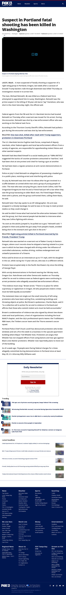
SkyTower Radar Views (23, 494)
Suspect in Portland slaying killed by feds (15, 74)
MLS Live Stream (56, 577)
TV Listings (22, 552)
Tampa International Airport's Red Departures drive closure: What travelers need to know (26, 474)
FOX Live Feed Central (25, 536)
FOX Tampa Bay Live (24, 540)
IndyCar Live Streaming (55, 561)
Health (4, 503)
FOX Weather (22, 511)
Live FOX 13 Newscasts (22, 527)
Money (37, 522)
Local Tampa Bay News (7, 496)
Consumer (5, 501)
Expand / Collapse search (63, 3)
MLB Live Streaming (57, 557)
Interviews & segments (38, 553)
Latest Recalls (39, 526)
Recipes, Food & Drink (6, 537)
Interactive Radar (23, 497)
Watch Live (23, 522)
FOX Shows (55, 530)
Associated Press (6, 33)
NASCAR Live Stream (57, 559)
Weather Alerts (23, 503)
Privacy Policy (35, 390)
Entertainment (57, 522)
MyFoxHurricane (23, 509)
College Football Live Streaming (57, 553)
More (43, 4)
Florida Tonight (6, 526)
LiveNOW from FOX (24, 530)
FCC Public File (23, 561)
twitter (53, 585)
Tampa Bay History (7, 540)
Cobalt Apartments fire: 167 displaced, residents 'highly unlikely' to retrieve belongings (26, 443)
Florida (4, 499)
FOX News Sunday (7, 513)
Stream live (38, 551)
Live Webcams (23, 499)
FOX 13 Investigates (7, 507)
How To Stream (23, 524)
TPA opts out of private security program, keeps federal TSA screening (35, 402)
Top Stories (5, 493)
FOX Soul (21, 534)
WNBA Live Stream (57, 574)
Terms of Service (34, 392)
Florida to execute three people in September (27, 423)
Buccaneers (38, 493)
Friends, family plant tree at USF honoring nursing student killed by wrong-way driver (25, 466)
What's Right (5, 524)
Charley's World (56, 495)
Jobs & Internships (24, 554)
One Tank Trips (6, 530)
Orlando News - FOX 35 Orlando (7, 549)
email (63, 585)
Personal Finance (40, 528)
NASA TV (21, 538)
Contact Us (22, 565)
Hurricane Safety (23, 505)
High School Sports (40, 505)
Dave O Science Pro (57, 507)
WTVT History (22, 557)
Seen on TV (5, 511)
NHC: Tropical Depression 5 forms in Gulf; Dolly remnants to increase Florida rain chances (26, 451)
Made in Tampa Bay (7, 534)
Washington (15, 33)
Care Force (5, 542)
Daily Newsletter (6, 515)
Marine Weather (23, 501)
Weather (22, 491)
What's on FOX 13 (57, 532)
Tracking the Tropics (24, 507)
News (4, 491)
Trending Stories (56, 528)
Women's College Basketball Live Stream (56, 571)
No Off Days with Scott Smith (40, 500)
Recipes (54, 503)
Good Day (55, 491)
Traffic (53, 493)
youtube (60, 585)
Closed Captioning (24, 559)
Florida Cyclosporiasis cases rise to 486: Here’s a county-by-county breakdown (37, 416)
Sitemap (4, 517)
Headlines (54, 524)
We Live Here (7, 522)
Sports (37, 491)
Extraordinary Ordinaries (55, 500)
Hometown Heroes (57, 497)
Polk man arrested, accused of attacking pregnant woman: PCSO (19, 458)
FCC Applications (23, 563)
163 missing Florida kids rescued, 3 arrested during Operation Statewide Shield (38, 409)
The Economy (39, 530)
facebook (50, 585)
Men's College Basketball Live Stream (56, 566)
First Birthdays (56, 505)
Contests (54, 534)
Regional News (8, 547)
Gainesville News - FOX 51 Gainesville (7, 553)
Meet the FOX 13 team (23, 549)
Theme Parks (5, 532)
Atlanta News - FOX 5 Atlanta (8, 557)
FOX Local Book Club (57, 526)
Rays (36, 495)
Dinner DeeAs (6, 528)
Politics (4, 505)
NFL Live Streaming (57, 551)
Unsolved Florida (6, 509)
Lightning (37, 497)
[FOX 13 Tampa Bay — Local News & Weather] (7, 4)
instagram (56, 585)
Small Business (39, 532)
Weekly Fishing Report (41, 503)
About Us (22, 547)
